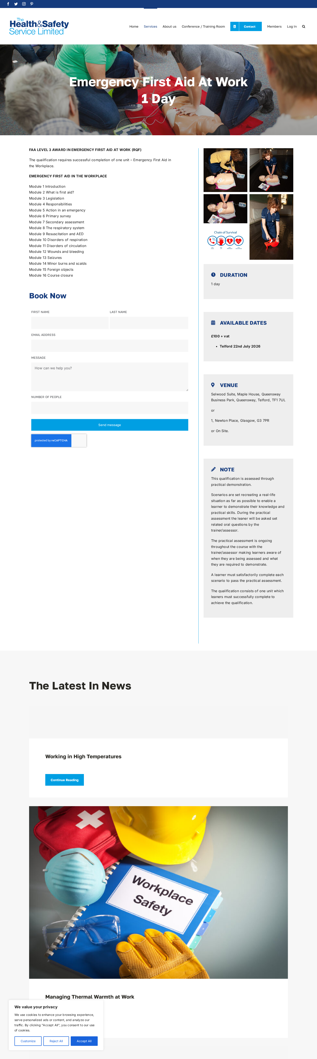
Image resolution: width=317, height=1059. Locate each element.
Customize (28, 1041)
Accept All (84, 1041)
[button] (303, 26)
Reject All (56, 1041)
